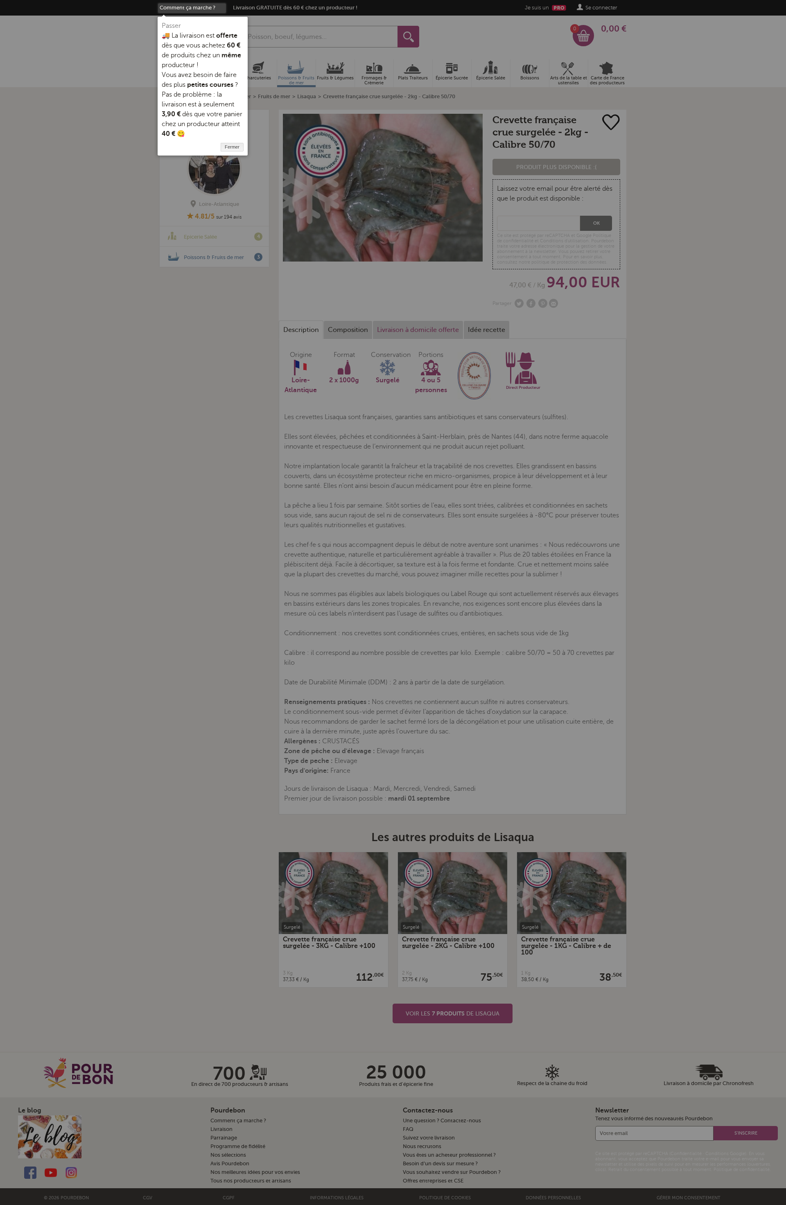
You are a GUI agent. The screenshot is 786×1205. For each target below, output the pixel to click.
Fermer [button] (232, 146)
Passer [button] (171, 25)
